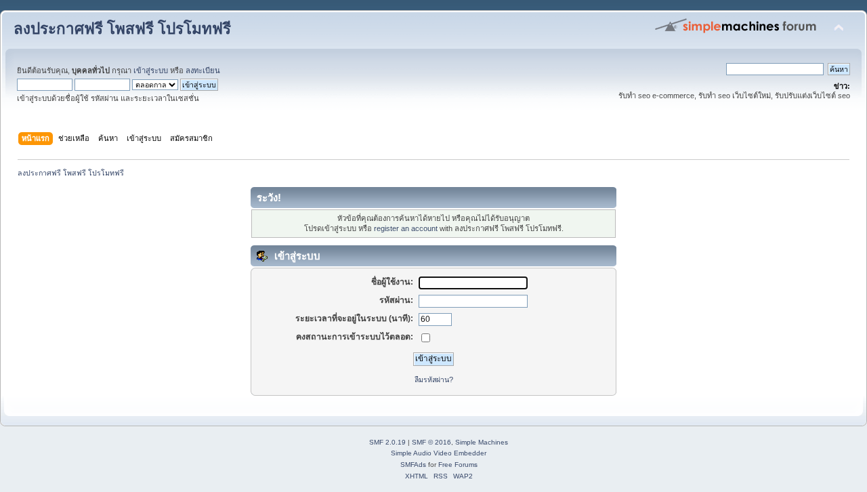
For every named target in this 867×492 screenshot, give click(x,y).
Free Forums (458, 464)
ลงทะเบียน (203, 70)
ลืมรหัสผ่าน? (434, 379)
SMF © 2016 (431, 442)
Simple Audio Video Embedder (438, 453)
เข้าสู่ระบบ (150, 70)
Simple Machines (481, 442)
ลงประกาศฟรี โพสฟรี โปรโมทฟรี (122, 28)
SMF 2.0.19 (387, 442)
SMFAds (413, 464)
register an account (406, 228)
